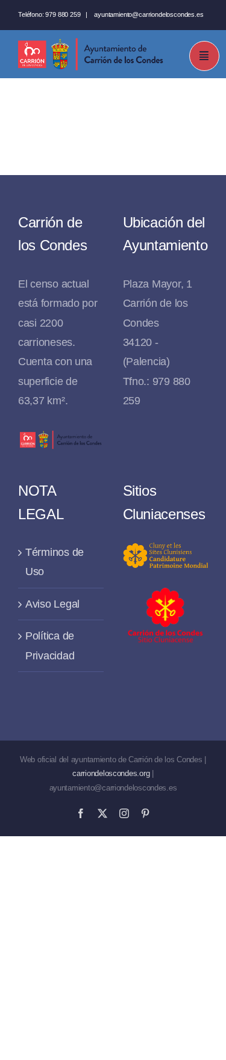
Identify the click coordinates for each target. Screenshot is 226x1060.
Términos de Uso (54, 562)
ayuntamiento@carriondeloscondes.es (148, 14)
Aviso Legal (52, 604)
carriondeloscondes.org (110, 773)
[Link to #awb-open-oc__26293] (204, 56)
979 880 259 (62, 14)
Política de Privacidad (49, 645)
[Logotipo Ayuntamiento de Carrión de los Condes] (90, 43)
